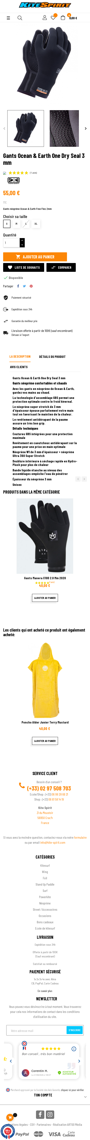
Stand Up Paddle (45, 884)
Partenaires (44, 1124)
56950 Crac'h (45, 818)
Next (86, 128)
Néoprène (45, 903)
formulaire (80, 837)
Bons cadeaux (45, 922)
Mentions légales (18, 1124)
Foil (45, 878)
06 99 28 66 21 (60, 794)
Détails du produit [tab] (52, 357)
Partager (18, 286)
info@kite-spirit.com (52, 842)
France (45, 823)
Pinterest (31, 286)
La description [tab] (20, 356)
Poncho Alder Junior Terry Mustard (45, 722)
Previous (4, 128)
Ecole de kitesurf (45, 928)
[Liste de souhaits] (53, 18)
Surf (45, 890)
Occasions (45, 916)
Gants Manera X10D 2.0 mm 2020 (45, 578)
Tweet (24, 286)
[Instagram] (50, 1114)
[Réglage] (44, 17)
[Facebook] (40, 1114)
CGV (32, 1124)
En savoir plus (45, 991)
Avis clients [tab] (19, 367)
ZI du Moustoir (45, 813)
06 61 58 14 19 (56, 799)
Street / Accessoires (45, 909)
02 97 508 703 (55, 788)
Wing (45, 872)
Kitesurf (45, 865)
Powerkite (45, 897)
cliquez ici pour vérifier (72, 1090)
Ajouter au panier (35, 256)
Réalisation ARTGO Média (67, 1124)
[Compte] (6, 10)
